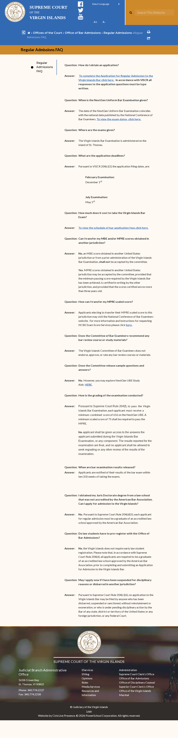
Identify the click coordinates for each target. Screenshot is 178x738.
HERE (88, 384)
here (129, 324)
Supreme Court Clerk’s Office (136, 674)
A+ (95, 21)
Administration (128, 670)
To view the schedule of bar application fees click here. (113, 227)
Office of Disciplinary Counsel (137, 682)
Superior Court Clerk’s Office (136, 686)
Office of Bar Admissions (83, 33)
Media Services (91, 686)
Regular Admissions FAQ (44, 67)
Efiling (85, 674)
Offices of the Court (47, 33)
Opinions (87, 678)
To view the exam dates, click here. (119, 119)
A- (104, 21)
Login (89, 711)
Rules (85, 682)
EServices (87, 670)
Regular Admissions (118, 33)
